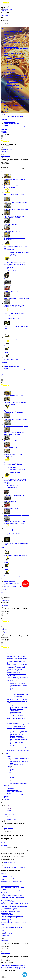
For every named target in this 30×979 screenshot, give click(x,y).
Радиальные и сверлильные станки (13, 71)
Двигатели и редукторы (13, 83)
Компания (3, 873)
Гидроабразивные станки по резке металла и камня (15, 903)
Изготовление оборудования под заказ (14, 105)
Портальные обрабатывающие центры (14, 40)
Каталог (3, 28)
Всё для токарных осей (13, 90)
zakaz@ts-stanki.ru (5, 15)
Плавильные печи (12, 66)
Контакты (4, 133)
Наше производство (9, 122)
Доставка (4, 129)
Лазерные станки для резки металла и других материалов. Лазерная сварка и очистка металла (16, 53)
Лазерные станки (11, 56)
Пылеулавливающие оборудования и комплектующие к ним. (17, 97)
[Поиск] (2, 136)
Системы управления (13, 85)
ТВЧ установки (11, 63)
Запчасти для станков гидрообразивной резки (16, 99)
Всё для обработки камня (14, 91)
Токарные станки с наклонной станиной (15, 39)
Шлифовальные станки (10, 74)
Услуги (3, 102)
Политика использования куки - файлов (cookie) (13, 968)
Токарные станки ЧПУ (10, 45)
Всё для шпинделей (12, 82)
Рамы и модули (11, 93)
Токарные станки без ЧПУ (11, 47)
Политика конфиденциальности (9, 965)
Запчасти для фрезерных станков (13, 80)
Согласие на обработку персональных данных (13, 966)
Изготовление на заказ (13, 106)
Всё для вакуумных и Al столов (15, 88)
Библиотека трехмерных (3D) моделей (14, 126)
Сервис (6, 111)
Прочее (9, 94)
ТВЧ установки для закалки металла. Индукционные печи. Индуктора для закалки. (16, 58)
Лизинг (6, 108)
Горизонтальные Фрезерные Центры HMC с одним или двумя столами (16, 78)
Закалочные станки (12, 64)
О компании (4, 119)
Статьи (6, 125)
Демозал (3, 131)
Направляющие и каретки (14, 86)
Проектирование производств (12, 114)
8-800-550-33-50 (7, 9)
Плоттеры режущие (9, 72)
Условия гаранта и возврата (11, 123)
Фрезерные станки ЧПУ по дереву (13, 31)
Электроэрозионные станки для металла (15, 75)
